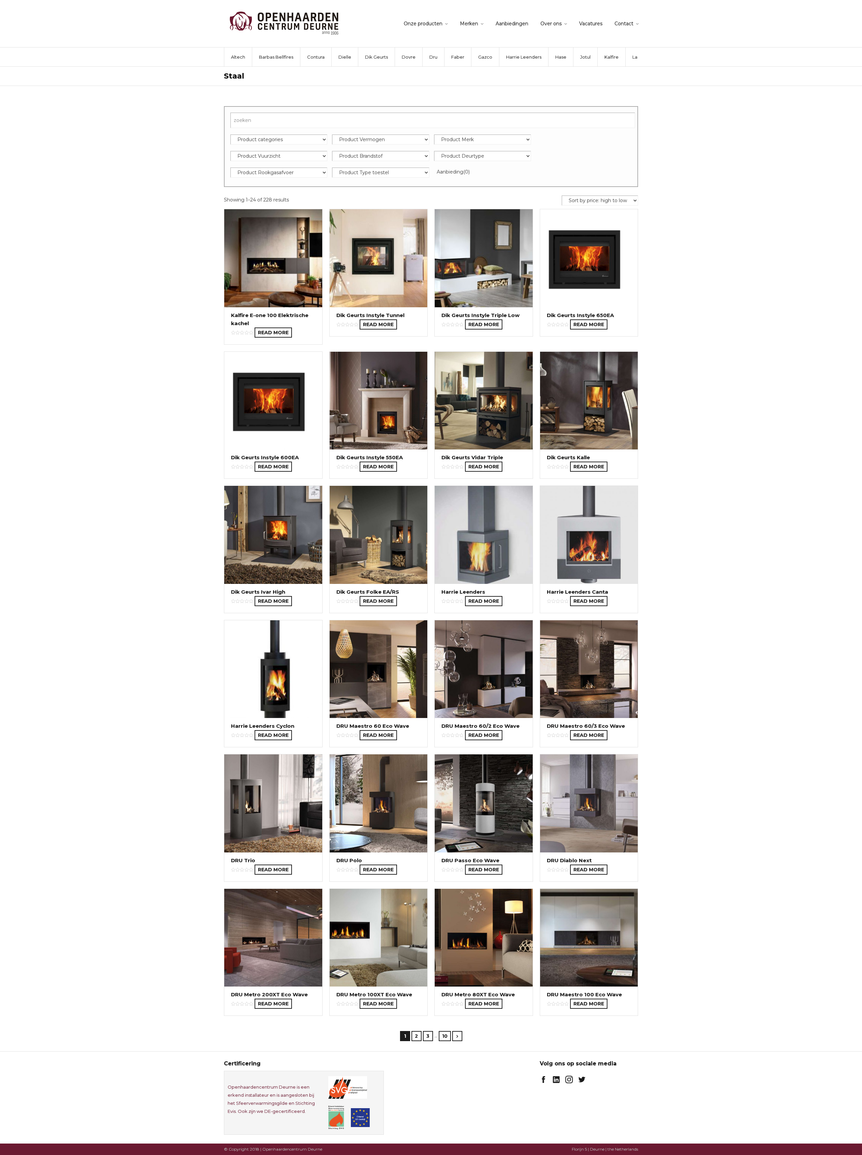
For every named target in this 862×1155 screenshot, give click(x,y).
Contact (624, 24)
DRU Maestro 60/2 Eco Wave (480, 726)
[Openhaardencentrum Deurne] (284, 23)
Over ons (551, 24)
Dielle (344, 57)
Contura (316, 57)
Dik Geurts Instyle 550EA (369, 457)
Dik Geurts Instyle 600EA (265, 457)
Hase (560, 57)
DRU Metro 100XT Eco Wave (374, 994)
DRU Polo (349, 860)
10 (444, 1036)
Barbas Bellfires (276, 57)
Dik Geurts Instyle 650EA (580, 315)
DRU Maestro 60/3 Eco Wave (586, 726)
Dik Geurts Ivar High (258, 592)
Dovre (409, 57)
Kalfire (611, 57)
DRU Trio (243, 860)
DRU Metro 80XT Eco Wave (478, 994)
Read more (273, 333)
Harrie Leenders (523, 57)
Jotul (585, 57)
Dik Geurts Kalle (568, 457)
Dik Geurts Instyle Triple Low (480, 315)
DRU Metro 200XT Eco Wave (269, 994)
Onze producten (423, 24)
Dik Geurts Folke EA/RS (367, 592)
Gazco (485, 57)
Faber (457, 57)
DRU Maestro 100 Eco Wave (584, 994)
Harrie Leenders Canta (577, 592)
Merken (469, 24)
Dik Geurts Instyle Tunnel (370, 315)
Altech (238, 57)
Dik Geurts (376, 57)
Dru (433, 57)
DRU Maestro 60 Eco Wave (372, 726)
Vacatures (590, 24)
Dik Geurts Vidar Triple (472, 457)
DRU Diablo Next (569, 860)
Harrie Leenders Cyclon (262, 726)
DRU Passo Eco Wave (470, 860)
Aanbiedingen (512, 24)
